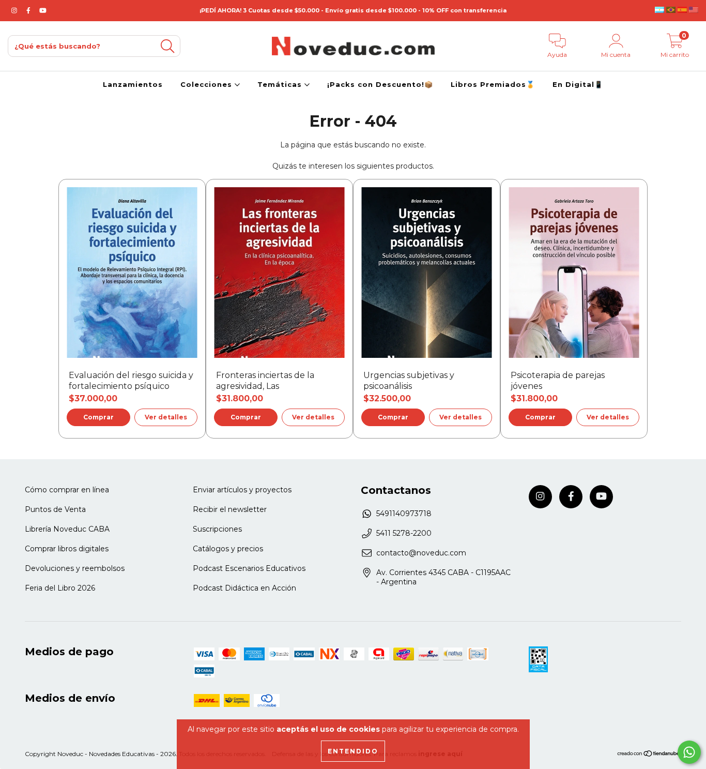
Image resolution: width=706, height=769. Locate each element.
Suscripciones (217, 529)
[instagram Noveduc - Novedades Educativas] (15, 10)
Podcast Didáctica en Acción (244, 588)
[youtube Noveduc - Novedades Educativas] (43, 10)
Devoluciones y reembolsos (75, 568)
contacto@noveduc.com (421, 552)
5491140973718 (404, 513)
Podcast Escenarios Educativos (249, 568)
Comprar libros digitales (67, 548)
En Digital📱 (577, 84)
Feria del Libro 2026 (60, 588)
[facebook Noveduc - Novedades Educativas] (29, 10)
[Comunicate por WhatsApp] (689, 752)
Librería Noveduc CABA (67, 529)
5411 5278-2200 (404, 533)
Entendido (353, 751)
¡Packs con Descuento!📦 (380, 84)
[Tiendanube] (649, 755)
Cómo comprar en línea (67, 489)
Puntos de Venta (55, 509)
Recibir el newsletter (230, 509)
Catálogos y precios (228, 548)
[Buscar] (167, 46)
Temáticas (280, 84)
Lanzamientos (133, 84)
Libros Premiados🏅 (493, 84)
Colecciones (207, 84)
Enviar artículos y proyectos (242, 489)
